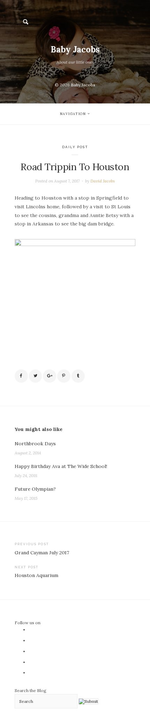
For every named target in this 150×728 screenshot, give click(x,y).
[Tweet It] (35, 376)
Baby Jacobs (75, 49)
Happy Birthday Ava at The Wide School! (61, 466)
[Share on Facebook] (21, 376)
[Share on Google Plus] (49, 376)
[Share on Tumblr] (78, 376)
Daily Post (75, 147)
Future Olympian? (35, 489)
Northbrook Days (35, 443)
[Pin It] (63, 376)
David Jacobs (102, 180)
